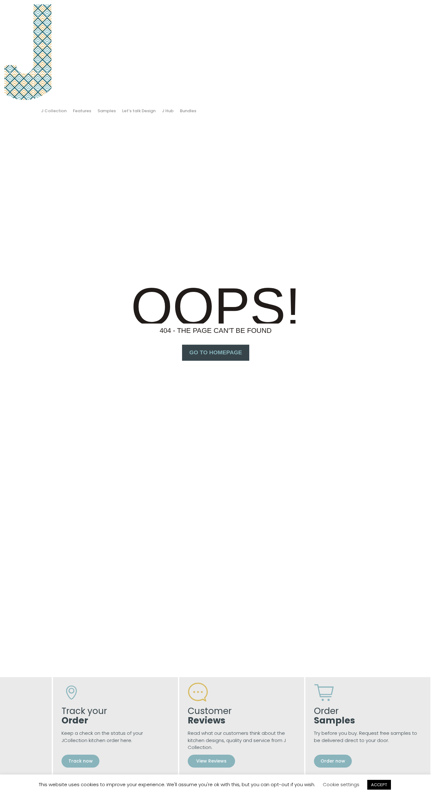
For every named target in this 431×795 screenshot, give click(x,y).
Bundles (188, 111)
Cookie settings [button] (341, 784)
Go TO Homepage (215, 352)
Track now (80, 761)
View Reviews (211, 761)
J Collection (54, 111)
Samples (106, 111)
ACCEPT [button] (379, 785)
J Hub (168, 111)
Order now (333, 761)
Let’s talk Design (139, 111)
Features (82, 111)
